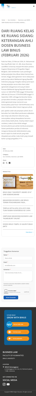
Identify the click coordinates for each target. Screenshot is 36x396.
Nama (6, 255)
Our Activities (12, 20)
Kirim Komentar (11, 297)
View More (29, 232)
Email (6, 262)
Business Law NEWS (24, 20)
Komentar (7, 269)
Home (3, 20)
